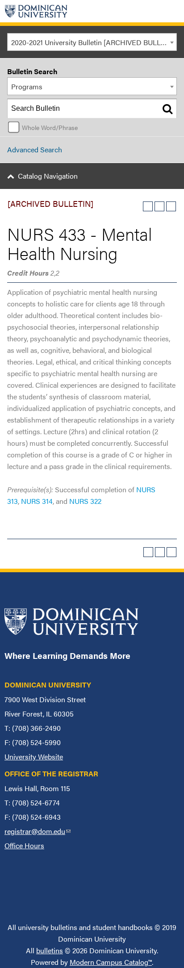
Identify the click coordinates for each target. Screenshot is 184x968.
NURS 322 (85, 501)
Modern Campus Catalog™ (111, 962)
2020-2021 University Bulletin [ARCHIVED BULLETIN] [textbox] (93, 42)
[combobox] (92, 42)
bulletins (49, 950)
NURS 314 (37, 501)
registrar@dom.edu (37, 831)
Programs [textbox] (26, 86)
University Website (33, 756)
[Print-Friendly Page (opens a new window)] (159, 206)
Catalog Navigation (48, 176)
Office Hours (24, 845)
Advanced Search (34, 149)
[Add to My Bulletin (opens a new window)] (148, 206)
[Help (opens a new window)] (171, 206)
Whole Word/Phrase (50, 127)
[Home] (36, 11)
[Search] (167, 108)
